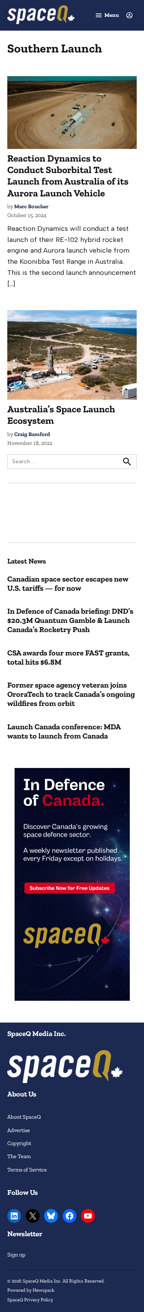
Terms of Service (27, 1169)
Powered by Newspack (31, 1290)
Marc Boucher (31, 206)
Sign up (16, 1254)
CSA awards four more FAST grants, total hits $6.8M (68, 657)
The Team (19, 1156)
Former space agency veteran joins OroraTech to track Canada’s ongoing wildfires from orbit (71, 694)
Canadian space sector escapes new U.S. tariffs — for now (67, 583)
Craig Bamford (32, 434)
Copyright (19, 1143)
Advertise (18, 1130)
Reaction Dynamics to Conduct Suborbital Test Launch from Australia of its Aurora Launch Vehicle (68, 175)
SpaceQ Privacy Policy (30, 1299)
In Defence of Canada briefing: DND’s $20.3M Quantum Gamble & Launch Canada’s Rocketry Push (70, 620)
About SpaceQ (24, 1116)
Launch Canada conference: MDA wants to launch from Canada (64, 731)
